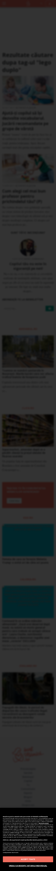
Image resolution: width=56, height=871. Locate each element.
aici (18, 832)
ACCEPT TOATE (28, 859)
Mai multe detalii (44, 823)
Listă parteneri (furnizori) (10, 852)
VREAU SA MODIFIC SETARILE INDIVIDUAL (28, 865)
